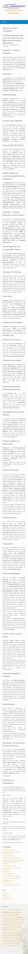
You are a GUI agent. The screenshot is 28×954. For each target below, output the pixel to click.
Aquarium (6, 912)
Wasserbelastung (5, 945)
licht (16, 927)
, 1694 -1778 (14, 837)
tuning (15, 943)
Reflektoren (11, 941)
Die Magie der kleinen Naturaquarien (11, 876)
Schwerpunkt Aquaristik (8, 874)
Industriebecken (5, 927)
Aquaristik (18, 909)
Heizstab (19, 924)
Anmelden (5, 893)
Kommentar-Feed (7, 897)
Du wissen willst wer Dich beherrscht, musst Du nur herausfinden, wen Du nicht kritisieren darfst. (14, 837)
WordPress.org (6, 899)
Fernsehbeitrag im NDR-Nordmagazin (12, 858)
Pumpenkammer (5, 941)
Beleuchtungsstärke (13, 917)
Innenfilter (11, 927)
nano (23, 932)
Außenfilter (4, 915)
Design (3, 919)
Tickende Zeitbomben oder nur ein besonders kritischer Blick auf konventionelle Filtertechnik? (13, 39)
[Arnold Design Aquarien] (14, 6)
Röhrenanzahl (16, 941)
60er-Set (3, 909)
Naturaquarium (20, 939)
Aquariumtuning (6, 871)
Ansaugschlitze (13, 909)
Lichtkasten (18, 929)
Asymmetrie (5, 46)
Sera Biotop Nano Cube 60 (9, 865)
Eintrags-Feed (6, 895)
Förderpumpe (14, 924)
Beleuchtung (14, 915)
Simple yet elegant (10, 943)
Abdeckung (8, 909)
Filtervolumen (6, 924)
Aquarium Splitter (7, 882)
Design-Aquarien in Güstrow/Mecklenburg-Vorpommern (15, 919)
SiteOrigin (17, 951)
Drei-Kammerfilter (13, 921)
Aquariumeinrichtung (17, 912)
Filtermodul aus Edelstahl (9, 849)
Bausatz (7, 915)
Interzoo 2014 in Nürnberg (9, 855)
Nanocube (5, 937)
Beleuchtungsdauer (5, 917)
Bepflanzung (21, 917)
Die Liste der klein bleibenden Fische (11, 885)
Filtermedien (20, 922)
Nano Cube (12, 937)
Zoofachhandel (14, 945)
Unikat (19, 943)
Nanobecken (19, 935)
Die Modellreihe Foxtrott (8, 880)
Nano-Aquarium (13, 935)
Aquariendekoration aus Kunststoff (11, 878)
